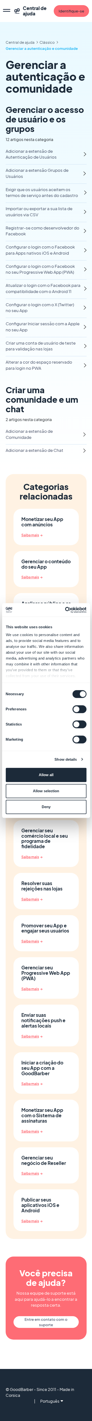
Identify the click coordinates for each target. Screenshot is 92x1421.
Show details (65, 759)
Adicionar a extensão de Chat (34, 450)
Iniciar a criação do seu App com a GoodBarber (42, 1068)
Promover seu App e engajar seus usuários (45, 928)
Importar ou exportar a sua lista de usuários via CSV (39, 211)
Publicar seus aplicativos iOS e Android (40, 1205)
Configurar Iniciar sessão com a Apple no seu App (42, 326)
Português (49, 1401)
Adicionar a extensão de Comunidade (29, 434)
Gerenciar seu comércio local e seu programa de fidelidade (44, 838)
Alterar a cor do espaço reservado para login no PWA (39, 365)
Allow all (46, 775)
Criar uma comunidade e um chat (42, 399)
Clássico (47, 42)
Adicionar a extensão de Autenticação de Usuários (31, 154)
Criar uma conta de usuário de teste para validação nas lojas (41, 346)
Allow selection (46, 791)
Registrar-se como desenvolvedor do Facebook (42, 231)
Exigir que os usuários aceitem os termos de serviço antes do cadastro (42, 192)
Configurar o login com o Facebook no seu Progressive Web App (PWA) (40, 269)
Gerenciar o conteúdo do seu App (46, 564)
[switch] (79, 709)
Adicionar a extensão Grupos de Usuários (37, 173)
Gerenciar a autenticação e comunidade (42, 48)
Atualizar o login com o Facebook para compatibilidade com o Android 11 (43, 288)
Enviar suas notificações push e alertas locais (43, 1020)
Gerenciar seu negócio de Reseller (43, 1160)
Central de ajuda (20, 42)
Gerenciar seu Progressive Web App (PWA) (45, 973)
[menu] (6, 11)
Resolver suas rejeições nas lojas (42, 886)
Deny (46, 807)
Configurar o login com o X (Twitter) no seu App (40, 307)
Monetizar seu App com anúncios (42, 522)
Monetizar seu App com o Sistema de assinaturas (42, 1115)
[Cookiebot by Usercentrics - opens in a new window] (65, 610)
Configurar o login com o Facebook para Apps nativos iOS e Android (40, 250)
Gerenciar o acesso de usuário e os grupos (45, 119)
